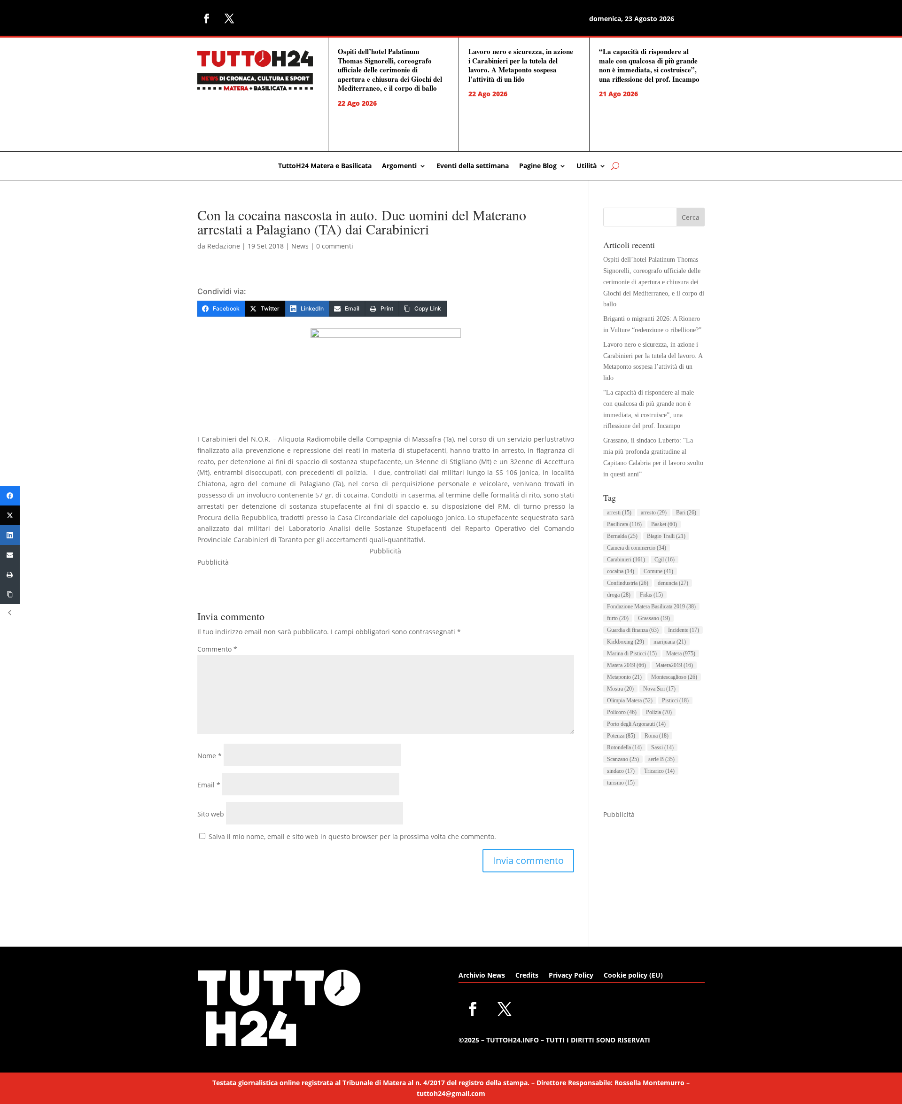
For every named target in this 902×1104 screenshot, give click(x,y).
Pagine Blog (538, 166)
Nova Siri (659, 688)
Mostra (620, 688)
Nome (209, 755)
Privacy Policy (571, 976)
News (300, 245)
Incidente (683, 630)
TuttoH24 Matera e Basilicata (325, 166)
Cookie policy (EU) (633, 976)
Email (208, 784)
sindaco (621, 771)
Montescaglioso (674, 677)
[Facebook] (10, 495)
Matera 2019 (626, 665)
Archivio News (482, 976)
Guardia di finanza (633, 630)
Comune (658, 571)
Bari (686, 512)
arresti (619, 512)
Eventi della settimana (472, 166)
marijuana (669, 641)
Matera (680, 653)
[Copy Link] (10, 594)
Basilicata (624, 524)
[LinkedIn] (10, 535)
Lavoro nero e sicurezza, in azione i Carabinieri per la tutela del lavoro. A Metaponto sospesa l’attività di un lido (520, 65)
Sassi (662, 747)
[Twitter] (10, 515)
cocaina (620, 571)
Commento (217, 649)
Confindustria (627, 583)
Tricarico (659, 771)
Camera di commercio (636, 547)
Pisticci (675, 700)
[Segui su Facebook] (206, 18)
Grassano (654, 618)
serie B (661, 759)
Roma (657, 735)
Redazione (223, 245)
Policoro (622, 712)
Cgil (664, 559)
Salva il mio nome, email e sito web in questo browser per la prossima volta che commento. (352, 836)
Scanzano (623, 759)
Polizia (659, 712)
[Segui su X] (229, 18)
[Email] (10, 555)
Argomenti (399, 166)
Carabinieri (626, 559)
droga (618, 594)
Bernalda (622, 536)
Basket (664, 524)
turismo (621, 782)
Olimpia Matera (630, 700)
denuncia (673, 583)
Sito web (210, 813)
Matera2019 (674, 665)
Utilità (586, 166)
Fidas (651, 594)
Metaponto (624, 677)
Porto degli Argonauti (636, 724)
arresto (654, 512)
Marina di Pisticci (632, 653)
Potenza (621, 735)
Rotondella (624, 747)
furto (618, 618)
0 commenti (334, 245)
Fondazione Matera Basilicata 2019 (651, 606)
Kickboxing (625, 641)
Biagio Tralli (666, 536)
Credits (526, 976)
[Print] (10, 574)
